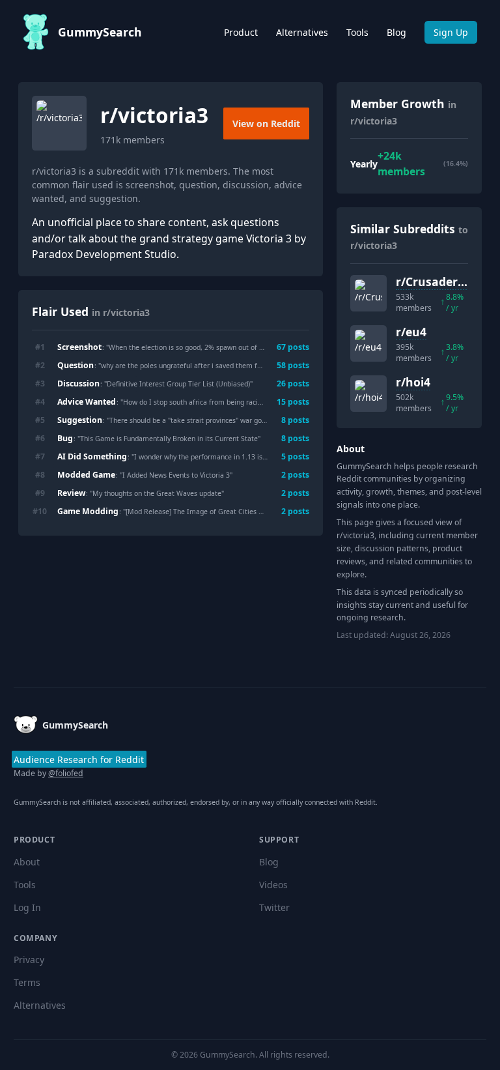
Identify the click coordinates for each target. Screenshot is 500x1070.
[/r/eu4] (368, 343)
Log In (27, 907)
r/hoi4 (413, 382)
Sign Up (451, 32)
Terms (27, 982)
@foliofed (65, 773)
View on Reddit (266, 123)
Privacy (29, 959)
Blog (396, 32)
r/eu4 (411, 332)
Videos (273, 884)
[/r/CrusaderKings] (368, 293)
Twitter (274, 907)
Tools (357, 32)
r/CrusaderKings (443, 281)
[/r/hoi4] (368, 393)
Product (241, 32)
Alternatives (302, 32)
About (27, 862)
